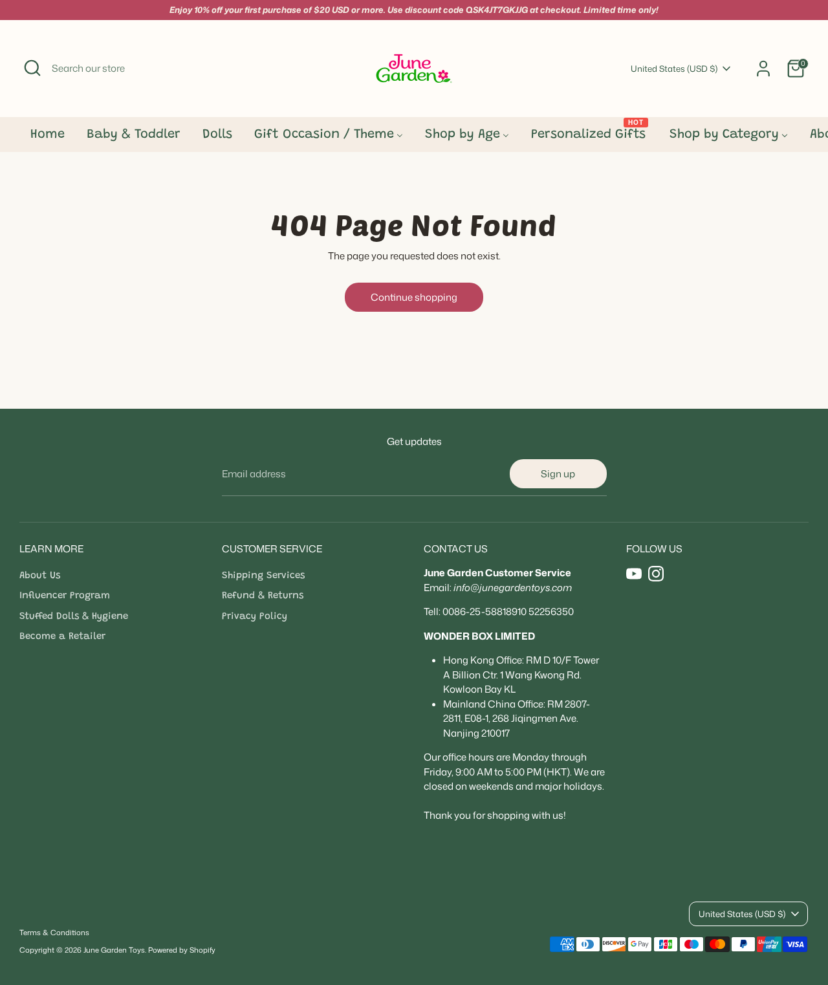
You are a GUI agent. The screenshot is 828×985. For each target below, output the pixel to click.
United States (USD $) (674, 68)
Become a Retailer (62, 637)
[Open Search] (32, 68)
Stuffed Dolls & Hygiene (73, 617)
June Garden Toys (114, 950)
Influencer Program (64, 596)
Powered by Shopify (181, 950)
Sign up (558, 474)
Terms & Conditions (54, 932)
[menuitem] (47, 138)
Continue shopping (414, 297)
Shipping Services (263, 576)
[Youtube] (634, 573)
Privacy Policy (254, 617)
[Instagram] (656, 573)
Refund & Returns (262, 596)
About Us (39, 576)
